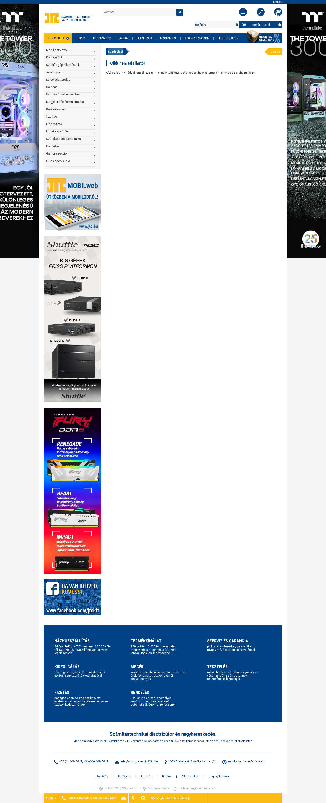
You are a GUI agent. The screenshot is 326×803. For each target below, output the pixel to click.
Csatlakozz (115, 741)
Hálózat (51, 87)
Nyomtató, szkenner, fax (62, 94)
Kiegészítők (54, 124)
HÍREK (81, 38)
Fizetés (167, 776)
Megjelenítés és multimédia (65, 102)
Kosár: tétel (261, 24)
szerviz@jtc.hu (148, 761)
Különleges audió (58, 161)
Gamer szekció (56, 153)
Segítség (102, 776)
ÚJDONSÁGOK (102, 38)
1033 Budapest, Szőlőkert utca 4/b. (192, 761)
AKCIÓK (124, 38)
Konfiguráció (55, 57)
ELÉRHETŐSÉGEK (228, 38)
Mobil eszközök (57, 50)
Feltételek (124, 776)
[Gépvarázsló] (261, 12)
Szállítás (146, 776)
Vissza (275, 51)
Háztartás (52, 146)
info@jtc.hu (128, 761)
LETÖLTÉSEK (144, 38)
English (277, 1)
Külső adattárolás (58, 79)
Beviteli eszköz (56, 109)
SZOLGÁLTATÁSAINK (197, 38)
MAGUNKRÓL (168, 38)
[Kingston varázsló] (278, 12)
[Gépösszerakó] (243, 12)
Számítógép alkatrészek (63, 65)
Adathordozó (55, 72)
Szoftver (52, 116)
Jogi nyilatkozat (219, 776)
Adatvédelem (190, 776)
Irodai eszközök (57, 131)
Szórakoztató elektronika (63, 139)
